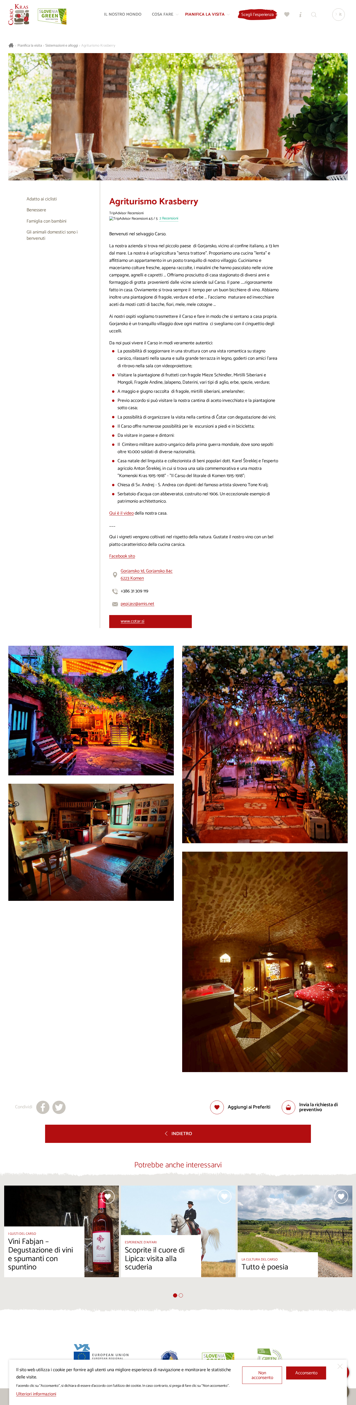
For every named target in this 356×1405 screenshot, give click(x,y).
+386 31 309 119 (134, 591)
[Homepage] (18, 14)
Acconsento (306, 1373)
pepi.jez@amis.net (137, 604)
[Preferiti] (286, 14)
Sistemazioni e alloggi (61, 46)
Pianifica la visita (29, 46)
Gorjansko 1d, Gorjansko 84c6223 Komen (147, 574)
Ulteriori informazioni (36, 1394)
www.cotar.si (132, 621)
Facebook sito (122, 556)
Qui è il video (121, 513)
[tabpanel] (61, 1239)
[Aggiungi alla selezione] (108, 1197)
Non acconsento (262, 1375)
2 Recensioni (168, 218)
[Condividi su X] (59, 1107)
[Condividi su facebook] (43, 1107)
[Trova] (314, 14)
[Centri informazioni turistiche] (300, 14)
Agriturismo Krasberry (98, 46)
